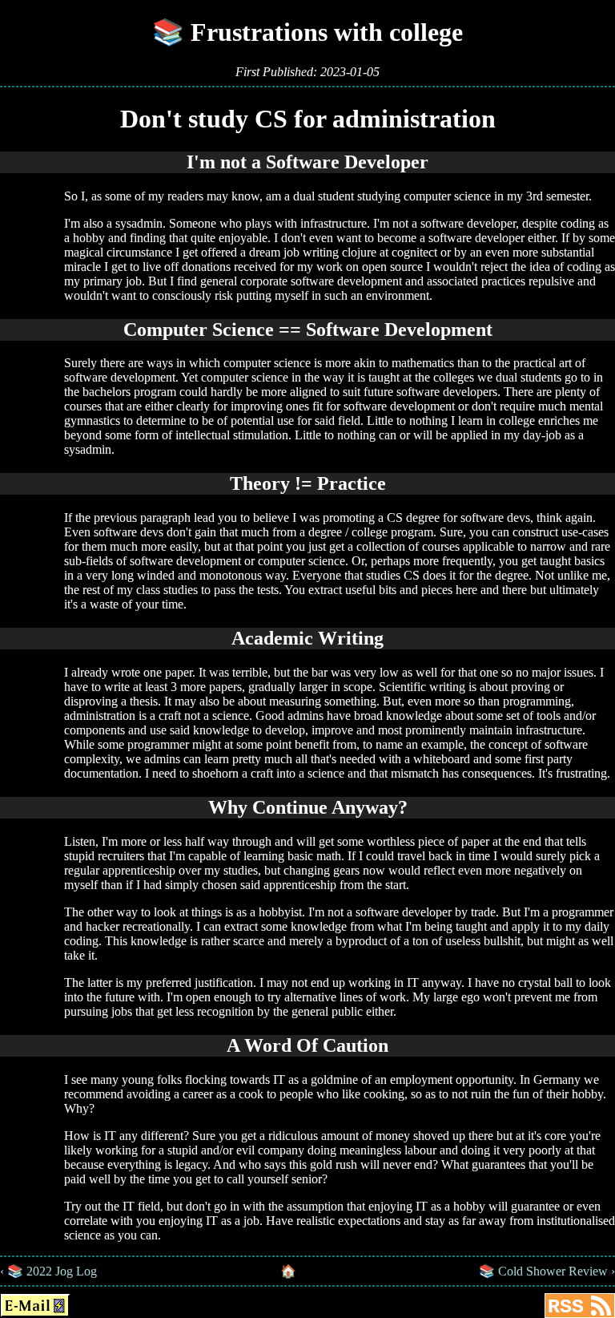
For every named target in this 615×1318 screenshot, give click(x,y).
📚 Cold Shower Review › (547, 1271)
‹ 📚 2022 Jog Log (48, 1271)
